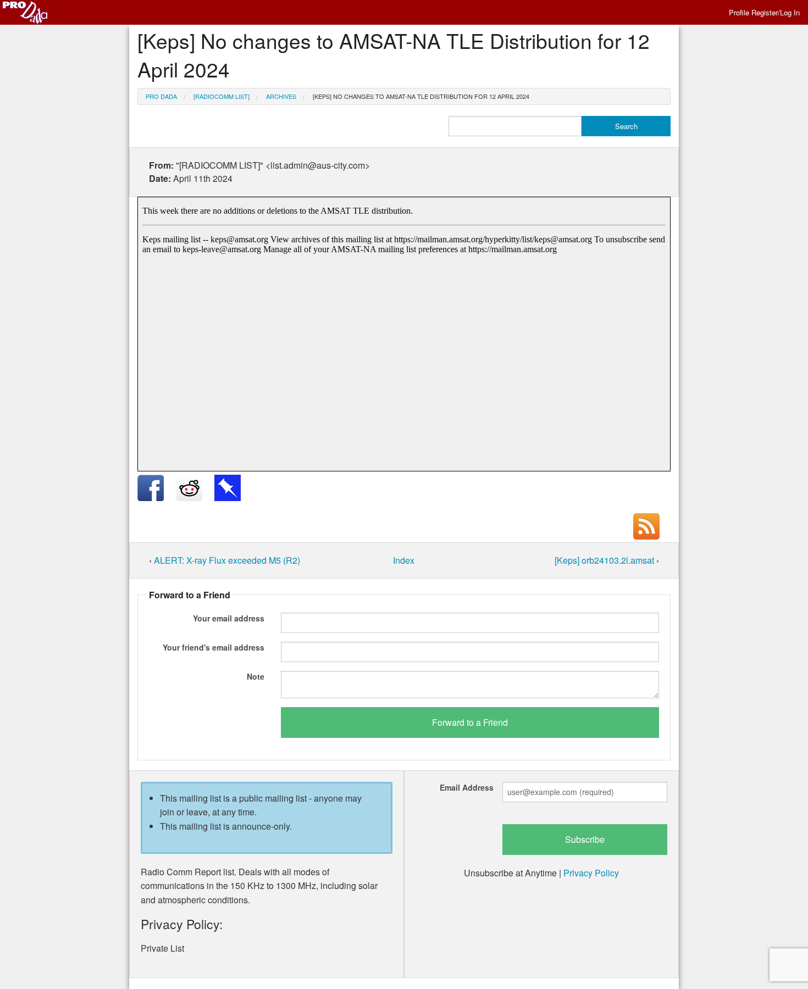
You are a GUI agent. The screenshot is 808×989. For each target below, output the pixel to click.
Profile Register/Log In (764, 12)
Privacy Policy (591, 872)
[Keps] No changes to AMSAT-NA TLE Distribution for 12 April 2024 (421, 96)
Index (403, 560)
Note (255, 676)
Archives (281, 96)
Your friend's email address (213, 647)
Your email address (228, 618)
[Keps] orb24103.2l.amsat (605, 560)
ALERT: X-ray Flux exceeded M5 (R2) (227, 560)
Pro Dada (161, 96)
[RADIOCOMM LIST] (221, 96)
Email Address (467, 787)
